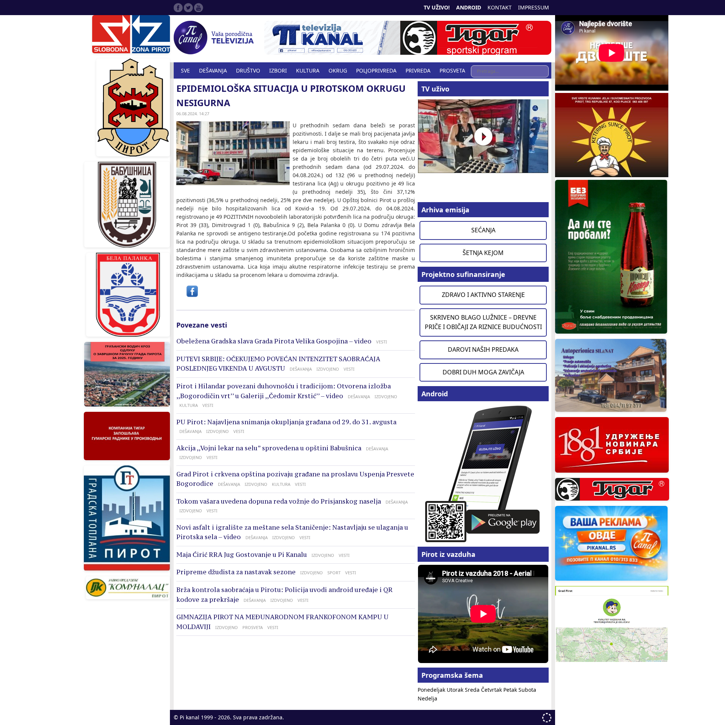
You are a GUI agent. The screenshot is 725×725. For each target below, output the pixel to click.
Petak (510, 689)
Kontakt (499, 7)
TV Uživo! (437, 7)
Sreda (473, 689)
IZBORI (278, 70)
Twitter (188, 7)
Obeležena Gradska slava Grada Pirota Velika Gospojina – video (274, 341)
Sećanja (483, 230)
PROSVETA (452, 70)
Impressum (533, 7)
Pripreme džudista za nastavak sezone (236, 572)
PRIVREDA (418, 70)
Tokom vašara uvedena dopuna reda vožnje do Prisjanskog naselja (278, 501)
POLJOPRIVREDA (376, 70)
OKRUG (338, 70)
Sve (185, 70)
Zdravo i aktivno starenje (483, 295)
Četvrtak (492, 689)
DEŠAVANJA (213, 70)
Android (468, 7)
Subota (527, 689)
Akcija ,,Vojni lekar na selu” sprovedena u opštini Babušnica (268, 448)
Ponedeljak (432, 689)
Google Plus (198, 7)
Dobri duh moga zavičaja (483, 372)
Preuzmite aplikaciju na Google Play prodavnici (483, 473)
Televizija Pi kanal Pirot (215, 38)
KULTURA (307, 70)
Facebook (178, 7)
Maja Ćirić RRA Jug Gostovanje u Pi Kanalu (241, 554)
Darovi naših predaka (483, 349)
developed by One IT (546, 717)
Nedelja (427, 698)
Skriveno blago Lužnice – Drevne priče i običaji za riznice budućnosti (483, 322)
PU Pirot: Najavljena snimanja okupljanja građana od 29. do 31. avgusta (286, 422)
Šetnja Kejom (483, 253)
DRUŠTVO (248, 70)
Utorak (456, 689)
